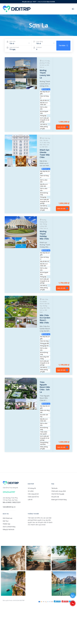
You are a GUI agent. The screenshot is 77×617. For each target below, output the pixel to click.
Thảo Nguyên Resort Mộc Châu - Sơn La (45, 387)
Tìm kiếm (62, 45)
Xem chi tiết (61, 127)
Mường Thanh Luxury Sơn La (45, 74)
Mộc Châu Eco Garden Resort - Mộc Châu (45, 319)
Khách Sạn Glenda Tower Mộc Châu (45, 153)
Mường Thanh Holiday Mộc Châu (44, 235)
